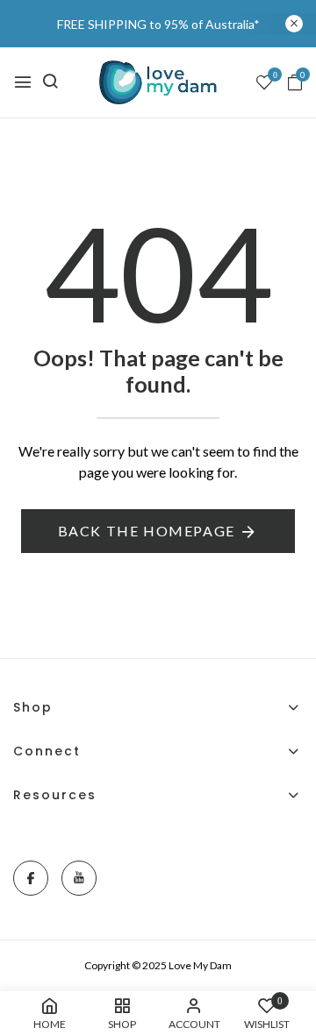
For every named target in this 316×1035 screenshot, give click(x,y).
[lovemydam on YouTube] (79, 878)
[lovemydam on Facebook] (30, 878)
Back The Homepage (146, 530)
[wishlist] (264, 83)
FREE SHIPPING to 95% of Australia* (158, 24)
